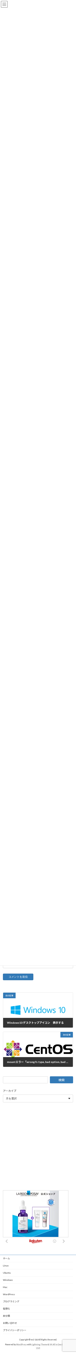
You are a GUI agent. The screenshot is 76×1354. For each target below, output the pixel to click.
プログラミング (11, 1301)
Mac (5, 1287)
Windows (8, 1279)
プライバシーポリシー (14, 1330)
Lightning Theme (39, 1344)
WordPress (9, 1294)
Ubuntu (7, 1272)
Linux (6, 1265)
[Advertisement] (38, 1147)
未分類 (6, 1315)
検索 (61, 1080)
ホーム (6, 1258)
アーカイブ (9, 1090)
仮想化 (6, 1308)
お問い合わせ (10, 1323)
